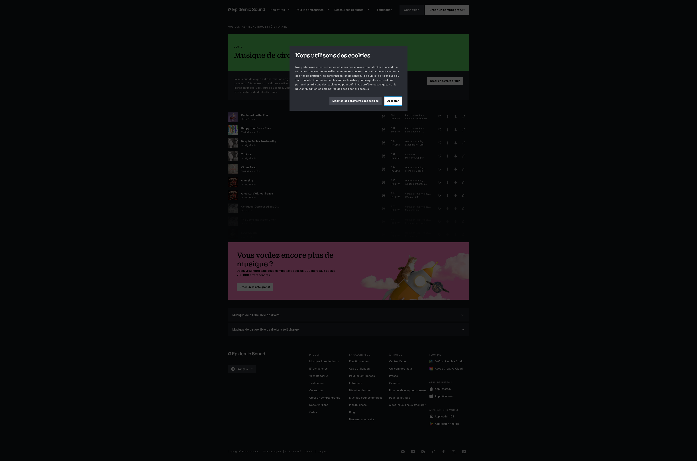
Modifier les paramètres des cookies (355, 100)
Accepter (393, 100)
